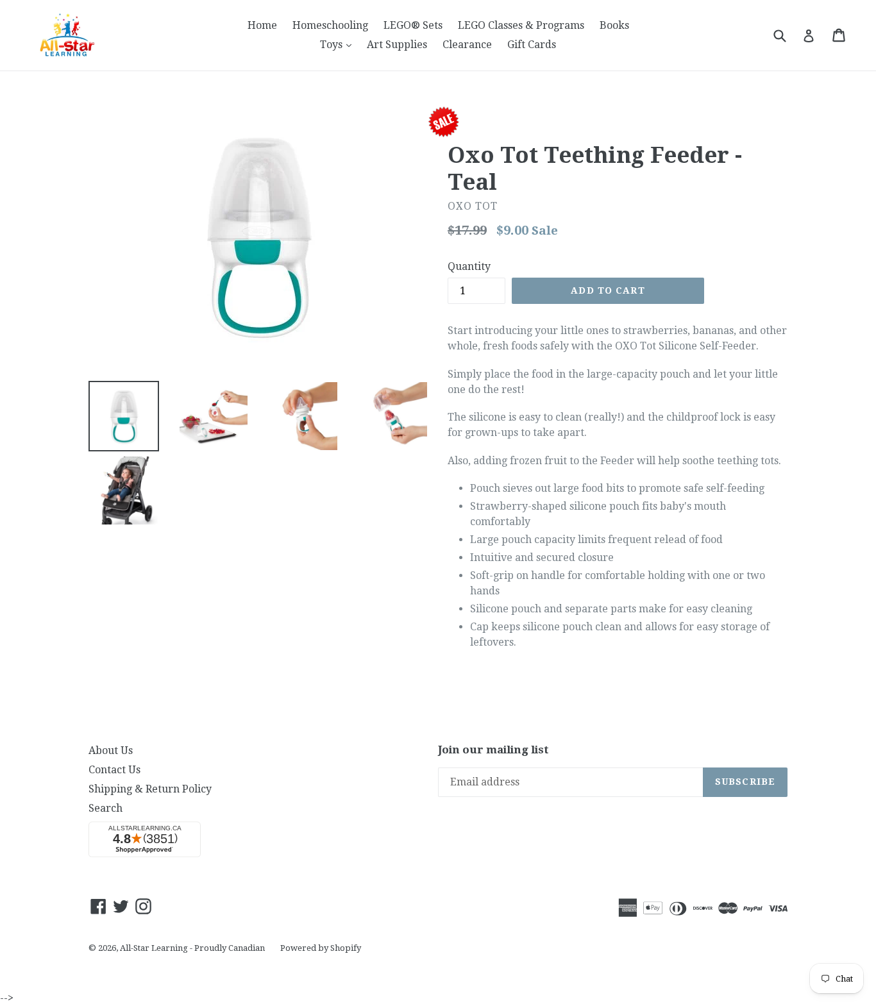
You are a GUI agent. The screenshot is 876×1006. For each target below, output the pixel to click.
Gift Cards (531, 44)
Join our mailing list (493, 749)
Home (262, 25)
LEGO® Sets (412, 25)
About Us (110, 750)
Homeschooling (330, 25)
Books (614, 25)
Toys (339, 44)
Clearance (467, 44)
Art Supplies (397, 44)
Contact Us (114, 770)
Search (105, 808)
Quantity (469, 266)
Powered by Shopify (320, 948)
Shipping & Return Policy (150, 789)
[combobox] (787, 35)
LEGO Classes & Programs (521, 25)
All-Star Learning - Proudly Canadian (192, 948)
